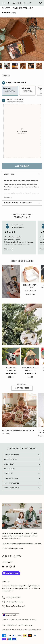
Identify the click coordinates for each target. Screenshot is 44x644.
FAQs (3, 625)
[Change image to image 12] (7, 66)
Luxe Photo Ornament (11, 369)
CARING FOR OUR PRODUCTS (12, 629)
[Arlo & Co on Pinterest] (6, 567)
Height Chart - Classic (30, 286)
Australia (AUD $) (11, 615)
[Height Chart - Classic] (30, 273)
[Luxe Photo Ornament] (11, 356)
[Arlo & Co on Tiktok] (14, 567)
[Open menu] (3, 3)
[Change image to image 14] (23, 66)
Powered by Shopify (29, 619)
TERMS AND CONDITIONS (32, 629)
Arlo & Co (18, 619)
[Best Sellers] (6, 294)
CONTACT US (11, 625)
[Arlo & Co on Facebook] (3, 567)
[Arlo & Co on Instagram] (10, 567)
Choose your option (14, 83)
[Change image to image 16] (39, 66)
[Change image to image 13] (15, 66)
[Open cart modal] (40, 3)
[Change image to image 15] (31, 66)
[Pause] (38, 341)
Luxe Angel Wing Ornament (30, 369)
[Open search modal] (7, 3)
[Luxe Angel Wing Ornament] (30, 356)
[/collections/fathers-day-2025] (22, 324)
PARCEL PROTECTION (25, 625)
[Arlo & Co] (22, 3)
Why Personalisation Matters (18, 430)
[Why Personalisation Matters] (19, 410)
